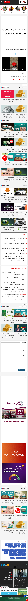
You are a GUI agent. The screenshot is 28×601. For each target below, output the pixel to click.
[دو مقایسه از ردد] (11, 8)
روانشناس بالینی (9, 544)
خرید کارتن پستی (22, 552)
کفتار (17, 80)
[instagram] (6, 565)
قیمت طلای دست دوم (9, 579)
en (8, 2)
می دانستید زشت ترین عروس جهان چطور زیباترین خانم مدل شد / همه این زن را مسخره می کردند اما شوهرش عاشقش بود (12, 289)
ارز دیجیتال (23, 547)
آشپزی (23, 13)
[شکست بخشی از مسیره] (5, 8)
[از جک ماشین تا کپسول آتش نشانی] (17, 8)
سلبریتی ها (23, 544)
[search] (6, 2)
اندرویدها (13, 558)
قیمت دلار (8, 575)
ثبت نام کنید (9, 593)
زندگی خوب (5, 13)
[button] (15, 567)
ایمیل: (23, 350)
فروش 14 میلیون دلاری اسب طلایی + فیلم (14, 253)
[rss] (8, 565)
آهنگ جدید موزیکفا (6, 550)
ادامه (2, 264)
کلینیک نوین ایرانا (13, 552)
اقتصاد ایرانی (17, 544)
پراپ (19, 547)
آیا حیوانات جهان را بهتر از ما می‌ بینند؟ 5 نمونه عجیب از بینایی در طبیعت (13, 250)
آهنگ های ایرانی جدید (21, 558)
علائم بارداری (23, 550)
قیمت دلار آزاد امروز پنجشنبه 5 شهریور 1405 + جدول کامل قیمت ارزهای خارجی (13, 283)
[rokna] (23, 2)
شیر (23, 80)
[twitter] (3, 565)
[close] (27, 600)
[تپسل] (1, 596)
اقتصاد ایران (8, 573)
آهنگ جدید (10, 547)
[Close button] (27, 587)
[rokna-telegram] (1, 565)
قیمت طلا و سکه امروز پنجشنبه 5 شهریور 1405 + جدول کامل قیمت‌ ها (13, 273)
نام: (23, 347)
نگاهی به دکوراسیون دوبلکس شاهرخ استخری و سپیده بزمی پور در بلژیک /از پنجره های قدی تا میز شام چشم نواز (13, 297)
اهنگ (15, 547)
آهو (12, 80)
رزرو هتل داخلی (15, 550)
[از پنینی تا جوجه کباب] (24, 8)
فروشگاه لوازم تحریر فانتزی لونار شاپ (17, 555)
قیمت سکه (7, 577)
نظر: (23, 355)
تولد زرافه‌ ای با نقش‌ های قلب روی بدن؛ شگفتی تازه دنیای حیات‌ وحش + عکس (13, 240)
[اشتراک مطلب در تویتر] (15, 54)
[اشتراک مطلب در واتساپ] (13, 54)
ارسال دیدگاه (21, 369)
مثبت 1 (6, 552)
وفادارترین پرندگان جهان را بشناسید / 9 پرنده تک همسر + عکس (14, 245)
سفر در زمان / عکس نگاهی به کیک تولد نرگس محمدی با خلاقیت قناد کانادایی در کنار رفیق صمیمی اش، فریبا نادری (20, 582)
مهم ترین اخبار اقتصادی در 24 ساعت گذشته (13, 278)
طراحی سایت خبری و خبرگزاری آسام (16, 597)
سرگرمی (11, 13)
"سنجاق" (25, 565)
